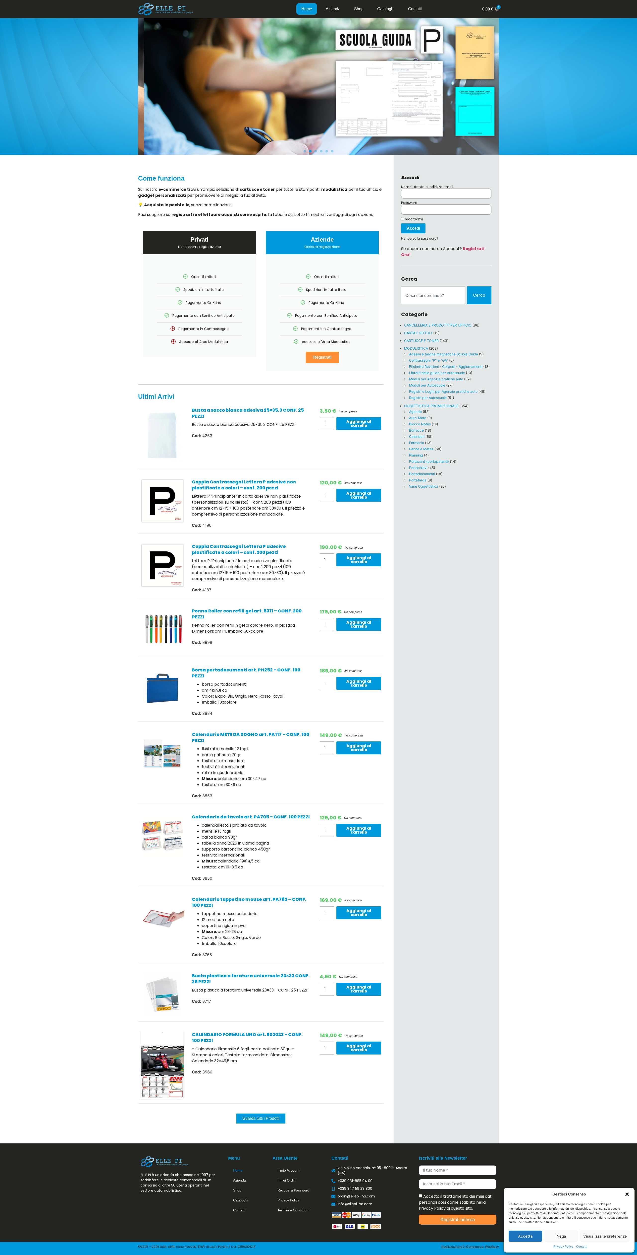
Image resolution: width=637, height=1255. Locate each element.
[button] (627, 1194)
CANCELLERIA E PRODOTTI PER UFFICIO (438, 325)
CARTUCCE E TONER (421, 340)
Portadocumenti (422, 474)
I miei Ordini (286, 1180)
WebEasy (492, 1247)
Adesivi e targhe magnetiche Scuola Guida (443, 354)
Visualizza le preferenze (605, 1236)
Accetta (525, 1236)
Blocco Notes (420, 424)
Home (306, 9)
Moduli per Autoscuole (427, 385)
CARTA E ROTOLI (418, 333)
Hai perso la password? (419, 238)
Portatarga (417, 480)
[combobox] (433, 295)
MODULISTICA (416, 348)
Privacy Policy (563, 1246)
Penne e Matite (421, 449)
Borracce (416, 430)
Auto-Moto (417, 418)
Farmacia (416, 443)
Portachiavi (418, 467)
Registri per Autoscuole (428, 398)
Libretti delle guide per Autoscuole (437, 373)
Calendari (417, 436)
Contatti (581, 1246)
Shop (359, 9)
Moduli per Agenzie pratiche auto (436, 379)
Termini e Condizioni (293, 1210)
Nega (561, 1236)
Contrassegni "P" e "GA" (428, 360)
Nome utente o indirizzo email (427, 187)
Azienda (333, 9)
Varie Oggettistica (423, 486)
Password (409, 202)
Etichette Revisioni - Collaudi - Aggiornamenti (445, 366)
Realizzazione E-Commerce (462, 1247)
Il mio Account (288, 1170)
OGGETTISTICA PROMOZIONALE (431, 406)
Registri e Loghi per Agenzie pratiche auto (443, 391)
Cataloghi (385, 9)
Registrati (322, 357)
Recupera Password (293, 1190)
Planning (416, 455)
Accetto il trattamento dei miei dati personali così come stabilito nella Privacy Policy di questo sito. (455, 1202)
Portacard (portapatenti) (429, 461)
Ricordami (413, 219)
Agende (415, 411)
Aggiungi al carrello (358, 423)
